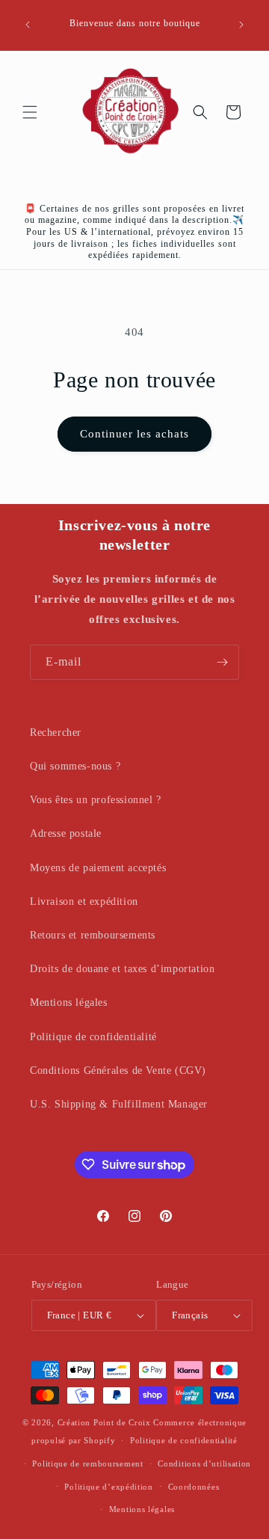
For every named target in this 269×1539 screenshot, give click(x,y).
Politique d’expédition (108, 1486)
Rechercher (55, 732)
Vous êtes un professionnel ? (95, 799)
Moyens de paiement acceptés (98, 867)
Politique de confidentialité (93, 1036)
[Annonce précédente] (27, 24)
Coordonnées (194, 1486)
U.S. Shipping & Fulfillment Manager (119, 1104)
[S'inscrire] (221, 662)
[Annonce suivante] (241, 24)
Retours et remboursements (92, 935)
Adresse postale (66, 833)
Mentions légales (69, 1002)
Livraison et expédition (84, 901)
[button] (29, 112)
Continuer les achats (134, 434)
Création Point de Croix (104, 1422)
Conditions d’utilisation (204, 1463)
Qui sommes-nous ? (75, 766)
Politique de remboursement (87, 1463)
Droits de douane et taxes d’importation (122, 968)
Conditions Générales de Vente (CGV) (118, 1070)
